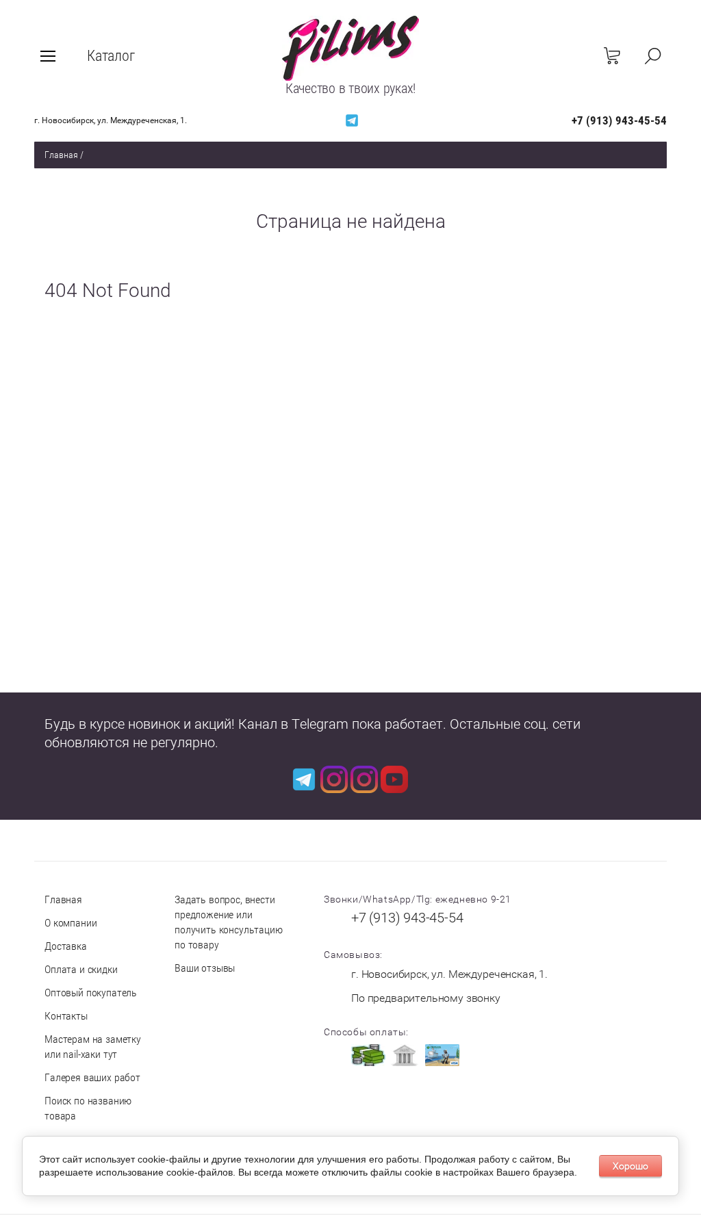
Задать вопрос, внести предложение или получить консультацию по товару (229, 922)
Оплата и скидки (81, 969)
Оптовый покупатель (90, 992)
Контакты (66, 1015)
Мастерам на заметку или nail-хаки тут (92, 1047)
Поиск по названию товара (87, 1108)
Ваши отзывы (205, 967)
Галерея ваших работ (92, 1077)
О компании (70, 922)
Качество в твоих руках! (350, 88)
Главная (61, 154)
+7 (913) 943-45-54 (619, 120)
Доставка (65, 946)
